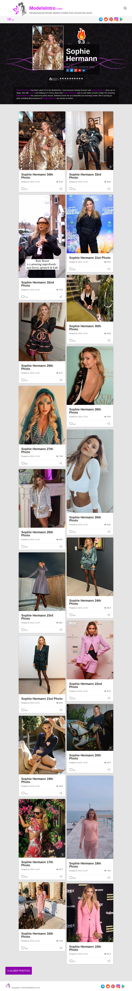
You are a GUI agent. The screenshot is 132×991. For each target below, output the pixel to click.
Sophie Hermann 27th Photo (37, 450)
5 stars (72, 78)
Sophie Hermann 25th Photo (37, 533)
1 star (82, 78)
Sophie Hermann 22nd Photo (85, 685)
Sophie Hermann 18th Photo (85, 865)
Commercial (83, 67)
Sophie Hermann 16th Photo (37, 935)
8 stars (65, 78)
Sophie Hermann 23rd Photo (37, 617)
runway (32, 93)
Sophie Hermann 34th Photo (37, 176)
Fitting (91, 67)
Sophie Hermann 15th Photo (85, 948)
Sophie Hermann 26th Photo (85, 519)
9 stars (63, 78)
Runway (74, 67)
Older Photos (19, 970)
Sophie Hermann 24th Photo (85, 602)
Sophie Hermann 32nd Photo (37, 284)
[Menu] (10, 21)
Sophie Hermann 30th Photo (85, 327)
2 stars (79, 78)
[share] (67, 70)
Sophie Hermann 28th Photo (85, 411)
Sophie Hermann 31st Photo (90, 257)
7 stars (67, 78)
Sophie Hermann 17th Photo (37, 863)
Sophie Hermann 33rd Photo (85, 176)
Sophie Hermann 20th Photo (85, 757)
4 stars (74, 78)
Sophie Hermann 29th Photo (37, 367)
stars (60, 78)
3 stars (77, 78)
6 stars (70, 78)
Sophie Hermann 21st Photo (42, 698)
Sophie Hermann (81, 55)
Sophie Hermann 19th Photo (37, 780)
